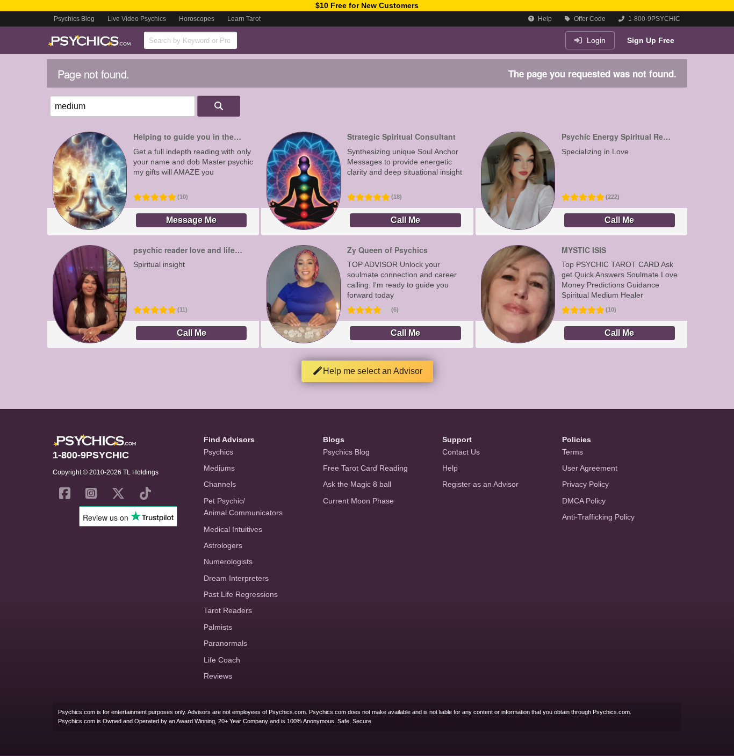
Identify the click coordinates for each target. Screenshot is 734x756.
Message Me (191, 220)
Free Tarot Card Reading (365, 468)
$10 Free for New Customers (367, 5)
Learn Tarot (244, 19)
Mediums (219, 468)
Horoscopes (196, 19)
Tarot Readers (228, 610)
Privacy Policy (585, 484)
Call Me (405, 220)
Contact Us (461, 452)
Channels (220, 484)
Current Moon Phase (358, 500)
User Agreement (589, 468)
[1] (218, 106)
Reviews (218, 676)
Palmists (218, 627)
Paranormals (225, 643)
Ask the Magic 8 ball (357, 484)
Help (544, 19)
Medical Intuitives (233, 529)
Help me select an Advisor (372, 371)
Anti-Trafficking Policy (598, 517)
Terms (572, 452)
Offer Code (589, 19)
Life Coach (222, 660)
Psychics (218, 452)
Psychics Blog (74, 19)
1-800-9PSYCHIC (653, 19)
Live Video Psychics (136, 19)
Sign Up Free (650, 40)
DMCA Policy (584, 500)
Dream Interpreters (236, 578)
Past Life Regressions (241, 594)
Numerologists (228, 561)
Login (595, 40)
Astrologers (223, 545)
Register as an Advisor (480, 484)
